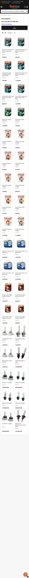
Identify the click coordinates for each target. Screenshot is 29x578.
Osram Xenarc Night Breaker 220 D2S (20, 295)
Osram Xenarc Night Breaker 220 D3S (7, 317)
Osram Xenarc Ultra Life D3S (7, 361)
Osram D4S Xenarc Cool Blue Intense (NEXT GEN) (8, 97)
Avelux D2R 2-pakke (7, 403)
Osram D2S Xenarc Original (6, 164)
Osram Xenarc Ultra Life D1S (7, 339)
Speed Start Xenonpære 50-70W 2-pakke (20, 425)
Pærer (9, 15)
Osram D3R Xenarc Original (20, 186)
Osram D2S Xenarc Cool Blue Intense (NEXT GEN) (21, 51)
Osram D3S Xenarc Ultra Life (6, 120)
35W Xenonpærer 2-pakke (20, 361)
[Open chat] (25, 574)
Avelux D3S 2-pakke (7, 423)
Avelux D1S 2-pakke (7, 382)
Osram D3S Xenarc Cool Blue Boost (8, 273)
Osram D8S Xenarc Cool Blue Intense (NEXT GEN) (21, 97)
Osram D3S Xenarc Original (6, 186)
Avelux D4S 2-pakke (20, 403)
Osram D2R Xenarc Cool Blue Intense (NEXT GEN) (6, 74)
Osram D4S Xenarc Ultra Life (19, 120)
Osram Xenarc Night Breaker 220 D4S (20, 317)
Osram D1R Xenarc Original (20, 142)
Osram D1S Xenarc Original (6, 142)
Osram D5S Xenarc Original (6, 229)
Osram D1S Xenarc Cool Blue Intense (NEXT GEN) (8, 51)
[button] (25, 7)
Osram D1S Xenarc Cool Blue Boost (8, 251)
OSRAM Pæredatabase (6, 24)
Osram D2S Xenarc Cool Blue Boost (21, 251)
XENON (5, 15)
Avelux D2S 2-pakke (20, 382)
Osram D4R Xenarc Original (20, 207)
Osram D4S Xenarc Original (6, 207)
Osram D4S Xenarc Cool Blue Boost (21, 273)
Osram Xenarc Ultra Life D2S (20, 339)
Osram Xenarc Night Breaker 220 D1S (7, 295)
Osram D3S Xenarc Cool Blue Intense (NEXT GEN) (21, 74)
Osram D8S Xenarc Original (19, 229)
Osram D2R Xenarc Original (20, 164)
